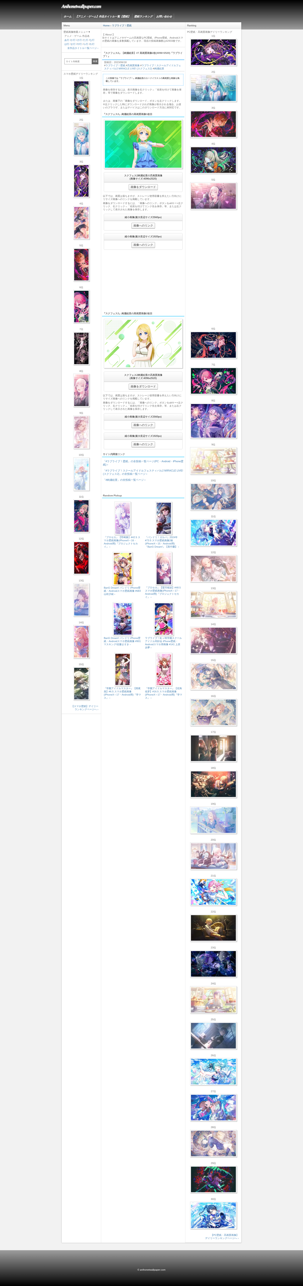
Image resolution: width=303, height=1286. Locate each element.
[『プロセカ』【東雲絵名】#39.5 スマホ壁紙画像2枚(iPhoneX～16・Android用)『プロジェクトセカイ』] (81, 432)
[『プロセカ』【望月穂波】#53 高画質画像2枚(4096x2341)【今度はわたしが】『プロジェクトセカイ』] (213, 1107)
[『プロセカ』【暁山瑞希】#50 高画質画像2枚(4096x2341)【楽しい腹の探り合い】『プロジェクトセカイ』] (213, 856)
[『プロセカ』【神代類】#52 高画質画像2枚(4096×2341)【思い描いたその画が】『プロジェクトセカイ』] (213, 1179)
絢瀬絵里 (159, 68)
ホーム (68, 16)
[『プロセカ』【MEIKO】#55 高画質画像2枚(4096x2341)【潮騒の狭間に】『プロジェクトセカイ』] (213, 345)
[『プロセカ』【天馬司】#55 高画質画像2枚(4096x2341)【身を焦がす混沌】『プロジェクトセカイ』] (213, 784)
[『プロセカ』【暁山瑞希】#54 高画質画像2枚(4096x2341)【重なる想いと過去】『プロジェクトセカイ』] (213, 604)
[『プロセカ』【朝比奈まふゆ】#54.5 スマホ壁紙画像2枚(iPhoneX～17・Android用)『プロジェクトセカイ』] (81, 599)
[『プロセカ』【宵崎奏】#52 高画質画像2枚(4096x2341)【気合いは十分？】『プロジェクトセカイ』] (213, 532)
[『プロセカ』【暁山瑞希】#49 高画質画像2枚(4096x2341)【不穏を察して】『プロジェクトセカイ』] (213, 640)
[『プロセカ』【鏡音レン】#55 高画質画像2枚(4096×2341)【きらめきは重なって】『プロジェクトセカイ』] (213, 928)
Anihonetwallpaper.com (81, 6)
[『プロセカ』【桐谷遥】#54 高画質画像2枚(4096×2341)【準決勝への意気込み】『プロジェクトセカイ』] (213, 1143)
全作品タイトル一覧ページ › (82, 48)
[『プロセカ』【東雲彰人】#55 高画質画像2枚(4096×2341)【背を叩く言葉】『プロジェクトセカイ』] (213, 124)
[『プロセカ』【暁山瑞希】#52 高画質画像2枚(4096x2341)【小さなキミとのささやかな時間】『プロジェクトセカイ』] (213, 568)
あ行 (66, 40)
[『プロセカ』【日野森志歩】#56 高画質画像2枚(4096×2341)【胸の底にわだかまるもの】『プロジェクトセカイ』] (213, 1035)
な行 (92, 40)
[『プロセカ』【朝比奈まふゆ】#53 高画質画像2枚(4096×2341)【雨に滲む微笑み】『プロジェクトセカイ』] (213, 964)
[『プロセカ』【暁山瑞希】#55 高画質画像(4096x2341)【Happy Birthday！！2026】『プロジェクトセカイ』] (213, 196)
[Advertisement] (143, 280)
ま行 (73, 44)
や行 (79, 44)
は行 (66, 44)
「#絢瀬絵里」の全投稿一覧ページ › (124, 479)
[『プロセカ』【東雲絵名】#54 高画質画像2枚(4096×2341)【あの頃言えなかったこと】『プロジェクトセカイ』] (213, 52)
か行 (73, 40)
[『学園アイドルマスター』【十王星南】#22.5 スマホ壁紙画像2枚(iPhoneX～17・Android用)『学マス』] (81, 641)
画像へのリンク (143, 225)
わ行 (92, 44)
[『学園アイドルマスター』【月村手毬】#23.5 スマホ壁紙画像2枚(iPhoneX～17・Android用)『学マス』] (81, 222)
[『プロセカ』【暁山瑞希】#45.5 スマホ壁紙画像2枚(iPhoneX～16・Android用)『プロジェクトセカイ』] (81, 474)
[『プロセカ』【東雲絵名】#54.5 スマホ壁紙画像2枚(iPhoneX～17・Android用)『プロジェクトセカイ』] (81, 181)
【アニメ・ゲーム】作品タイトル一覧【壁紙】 (102, 16)
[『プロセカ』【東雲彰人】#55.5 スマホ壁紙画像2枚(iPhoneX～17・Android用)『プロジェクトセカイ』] (81, 264)
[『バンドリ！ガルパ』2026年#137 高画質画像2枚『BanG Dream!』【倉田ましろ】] (213, 421)
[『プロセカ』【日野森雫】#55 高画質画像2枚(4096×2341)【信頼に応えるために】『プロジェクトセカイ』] (213, 496)
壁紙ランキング (143, 16)
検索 (95, 61)
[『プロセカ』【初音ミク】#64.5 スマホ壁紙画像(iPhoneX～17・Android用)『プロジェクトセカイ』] (81, 139)
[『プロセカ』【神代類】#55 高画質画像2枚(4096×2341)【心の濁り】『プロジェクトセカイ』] (213, 999)
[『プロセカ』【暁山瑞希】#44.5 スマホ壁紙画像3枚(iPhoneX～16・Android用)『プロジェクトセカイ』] (81, 348)
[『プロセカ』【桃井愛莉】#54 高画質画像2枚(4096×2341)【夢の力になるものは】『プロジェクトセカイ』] (213, 381)
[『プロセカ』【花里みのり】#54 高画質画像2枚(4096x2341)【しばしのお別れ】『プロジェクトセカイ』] (213, 712)
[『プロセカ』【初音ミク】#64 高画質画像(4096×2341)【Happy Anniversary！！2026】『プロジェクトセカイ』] (213, 88)
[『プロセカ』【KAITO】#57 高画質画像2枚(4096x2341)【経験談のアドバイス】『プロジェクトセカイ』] (213, 676)
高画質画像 (133, 65)
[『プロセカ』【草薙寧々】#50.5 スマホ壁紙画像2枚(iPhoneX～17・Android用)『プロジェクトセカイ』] (81, 516)
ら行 (85, 44)
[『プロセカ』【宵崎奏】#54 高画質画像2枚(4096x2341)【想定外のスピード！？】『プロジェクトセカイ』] (213, 820)
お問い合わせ (164, 16)
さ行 (79, 40)
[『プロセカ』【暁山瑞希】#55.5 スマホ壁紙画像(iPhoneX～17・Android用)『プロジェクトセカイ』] (81, 390)
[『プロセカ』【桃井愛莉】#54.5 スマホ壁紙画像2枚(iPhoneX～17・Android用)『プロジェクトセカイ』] (81, 306)
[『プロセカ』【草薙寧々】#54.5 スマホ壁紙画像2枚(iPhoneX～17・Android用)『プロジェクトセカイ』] (81, 97)
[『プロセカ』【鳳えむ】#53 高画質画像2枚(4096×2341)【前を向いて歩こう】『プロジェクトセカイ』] (213, 892)
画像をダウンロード (143, 186)
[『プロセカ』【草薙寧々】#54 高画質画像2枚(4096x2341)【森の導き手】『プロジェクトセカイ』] (213, 160)
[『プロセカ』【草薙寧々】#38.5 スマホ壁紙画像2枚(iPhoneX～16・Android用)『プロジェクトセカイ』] (81, 683)
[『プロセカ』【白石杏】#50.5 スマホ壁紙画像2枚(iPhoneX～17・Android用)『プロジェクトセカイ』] (81, 558)
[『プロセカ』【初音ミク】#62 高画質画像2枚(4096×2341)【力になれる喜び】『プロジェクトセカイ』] (213, 1071)
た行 (85, 40)
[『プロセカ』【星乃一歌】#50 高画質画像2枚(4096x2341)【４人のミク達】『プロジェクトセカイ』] (213, 1215)
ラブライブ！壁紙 (115, 65)
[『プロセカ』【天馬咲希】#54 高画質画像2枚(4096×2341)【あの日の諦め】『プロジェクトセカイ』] (213, 460)
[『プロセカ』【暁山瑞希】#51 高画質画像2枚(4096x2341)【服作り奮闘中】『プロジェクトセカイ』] (213, 748)
